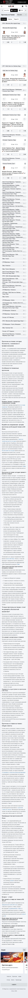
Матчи (12, 979)
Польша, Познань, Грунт (9, 163)
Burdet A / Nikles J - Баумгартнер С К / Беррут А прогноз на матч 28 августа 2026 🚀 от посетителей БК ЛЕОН (13, 104)
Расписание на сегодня (8, 450)
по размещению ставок (14, 908)
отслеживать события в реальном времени (13, 772)
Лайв (24, 466)
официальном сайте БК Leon (9, 904)
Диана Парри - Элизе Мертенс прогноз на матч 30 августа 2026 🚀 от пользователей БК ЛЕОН (13, 37)
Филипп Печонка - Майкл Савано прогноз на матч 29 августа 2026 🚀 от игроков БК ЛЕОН (13, 173)
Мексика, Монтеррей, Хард (10, 28)
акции (11, 880)
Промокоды (18, 979)
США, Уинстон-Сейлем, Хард (10, 70)
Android (24, 914)
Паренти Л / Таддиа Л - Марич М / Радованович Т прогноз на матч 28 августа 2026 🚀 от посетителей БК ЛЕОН (12, 125)
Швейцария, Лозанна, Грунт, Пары (11, 94)
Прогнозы (14, 976)
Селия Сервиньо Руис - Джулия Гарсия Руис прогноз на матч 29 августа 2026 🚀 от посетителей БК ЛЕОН (13, 149)
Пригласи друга (7, 965)
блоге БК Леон (10, 558)
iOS (5, 916)
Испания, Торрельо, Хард (9, 140)
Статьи (8, 979)
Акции (19, 976)
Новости (9, 976)
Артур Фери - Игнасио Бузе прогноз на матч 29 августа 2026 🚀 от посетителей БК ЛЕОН (14, 80)
